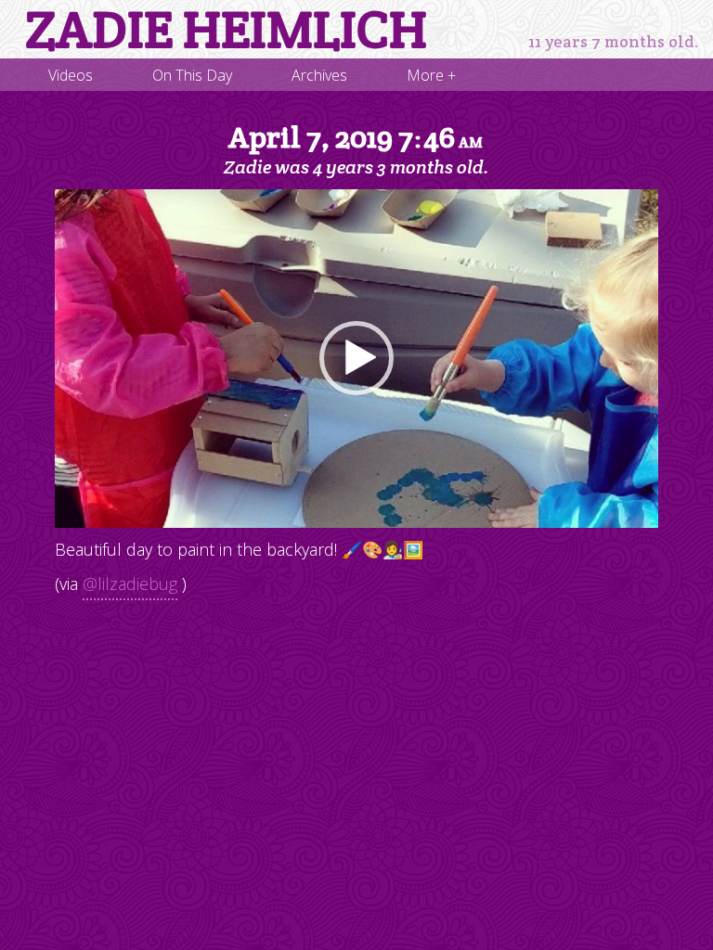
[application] (356, 359)
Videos (70, 75)
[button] (356, 358)
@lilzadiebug (130, 583)
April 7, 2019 (355, 137)
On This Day (192, 75)
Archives (319, 75)
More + (431, 75)
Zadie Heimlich (226, 30)
